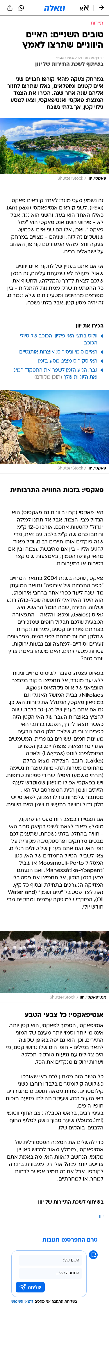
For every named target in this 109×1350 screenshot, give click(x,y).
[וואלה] (54, 8)
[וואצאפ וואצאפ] (21, 8)
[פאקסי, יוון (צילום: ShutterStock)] (54, 151)
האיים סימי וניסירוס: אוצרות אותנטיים (58, 352)
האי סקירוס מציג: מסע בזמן (67, 361)
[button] (84, 8)
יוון (101, 1217)
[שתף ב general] (10, 8)
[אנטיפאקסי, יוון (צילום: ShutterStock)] (54, 967)
